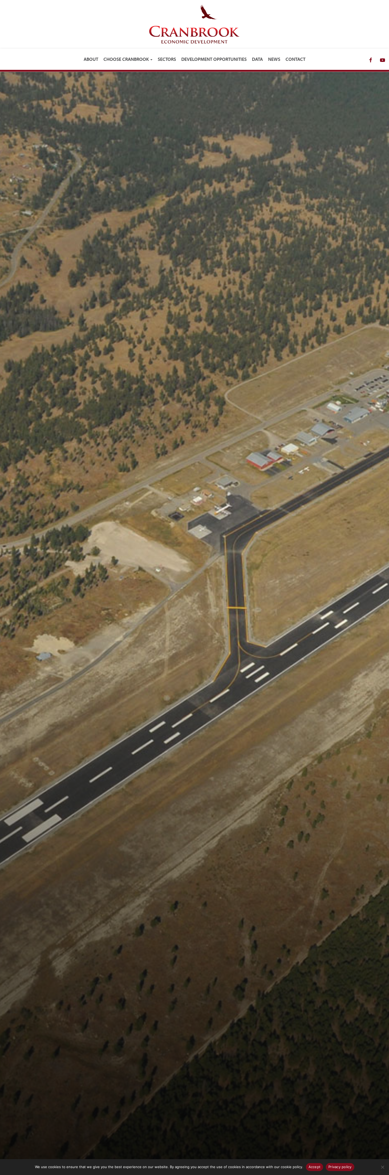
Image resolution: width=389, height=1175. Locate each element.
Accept (315, 1167)
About (91, 59)
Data (257, 59)
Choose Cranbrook (126, 59)
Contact (295, 59)
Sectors (167, 59)
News (274, 59)
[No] (382, 1167)
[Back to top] (381, 1149)
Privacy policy (340, 1167)
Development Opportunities (214, 59)
